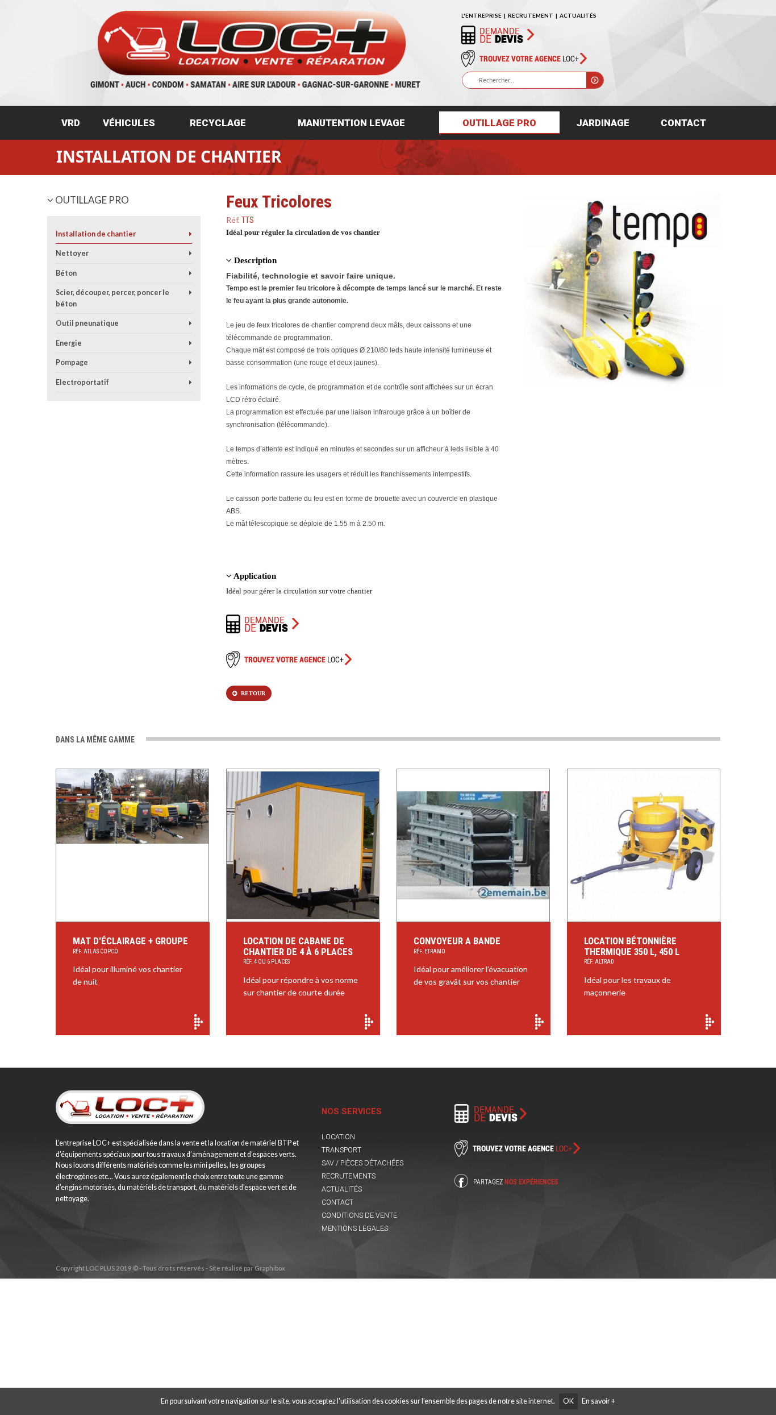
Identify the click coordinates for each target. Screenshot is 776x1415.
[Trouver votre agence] (524, 58)
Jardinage (603, 122)
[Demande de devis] (497, 34)
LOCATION (338, 1136)
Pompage (72, 362)
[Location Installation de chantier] (190, 234)
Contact (683, 122)
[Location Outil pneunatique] (190, 323)
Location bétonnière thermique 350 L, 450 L (631, 950)
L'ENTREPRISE (481, 15)
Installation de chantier (168, 156)
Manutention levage (351, 122)
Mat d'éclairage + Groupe (130, 945)
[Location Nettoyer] (190, 253)
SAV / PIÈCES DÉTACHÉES (362, 1163)
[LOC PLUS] (255, 44)
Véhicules (129, 122)
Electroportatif (82, 382)
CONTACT (337, 1202)
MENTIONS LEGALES (355, 1228)
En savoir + (598, 1401)
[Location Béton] (190, 273)
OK (568, 1401)
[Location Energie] (190, 343)
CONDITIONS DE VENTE (359, 1215)
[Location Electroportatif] (190, 382)
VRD (70, 122)
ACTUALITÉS (578, 15)
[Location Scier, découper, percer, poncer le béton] (190, 292)
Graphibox (270, 1268)
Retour (251, 693)
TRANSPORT (341, 1150)
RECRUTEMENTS (349, 1176)
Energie (69, 343)
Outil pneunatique (87, 323)
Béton (66, 273)
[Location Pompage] (190, 362)
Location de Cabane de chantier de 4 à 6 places (298, 950)
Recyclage (218, 122)
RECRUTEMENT (530, 15)
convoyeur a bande (457, 945)
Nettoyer (72, 253)
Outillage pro (499, 122)
